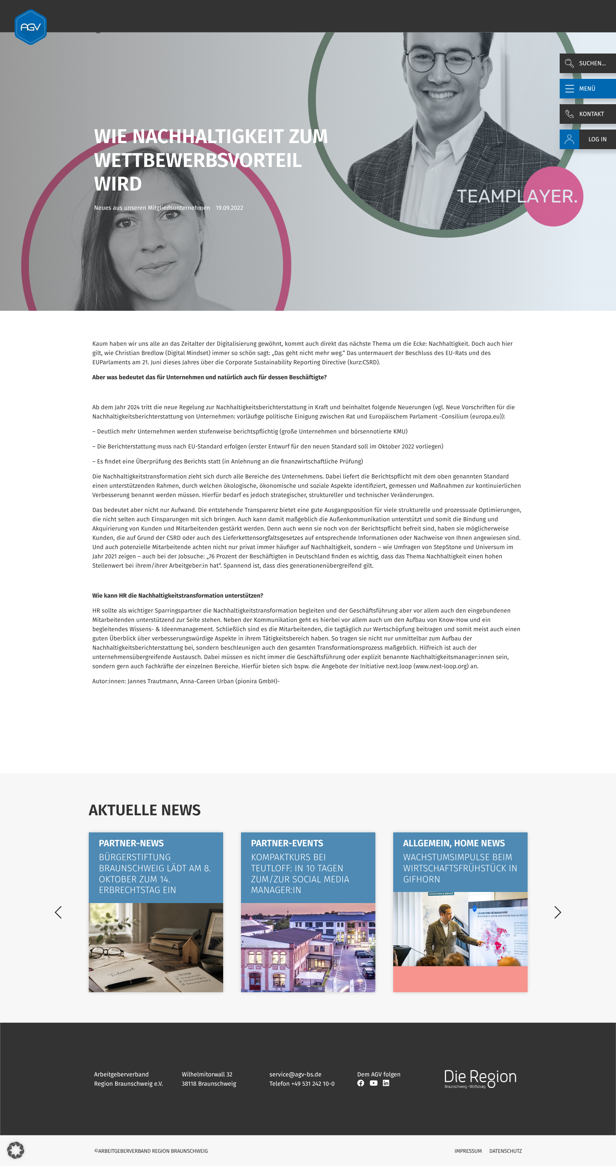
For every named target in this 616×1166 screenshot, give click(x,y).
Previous (58, 912)
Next (557, 912)
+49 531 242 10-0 (313, 1084)
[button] (588, 88)
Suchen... (592, 63)
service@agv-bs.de (296, 1074)
